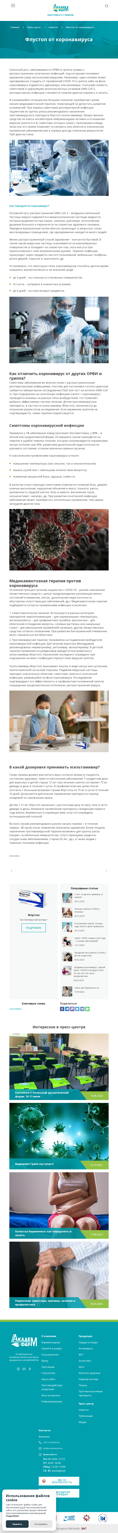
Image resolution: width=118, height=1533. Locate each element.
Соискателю (48, 1373)
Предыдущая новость (11, 870)
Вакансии (44, 1436)
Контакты (45, 1430)
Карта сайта (48, 1379)
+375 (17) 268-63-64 (51, 1442)
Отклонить (41, 1524)
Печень (83, 1385)
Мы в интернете (50, 1395)
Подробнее (12, 1515)
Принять (17, 1524)
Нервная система (88, 1379)
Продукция (85, 1336)
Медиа (82, 1422)
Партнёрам (47, 1367)
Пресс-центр (86, 1403)
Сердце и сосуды (88, 1342)
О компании (48, 1336)
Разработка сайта (56, 1528)
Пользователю (50, 1354)
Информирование (51, 1401)
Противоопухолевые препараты (91, 1393)
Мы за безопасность (62, 1481)
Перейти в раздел (51, 1348)
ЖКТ (81, 1354)
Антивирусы (86, 1348)
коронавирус (15, 1008)
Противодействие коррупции (51, 1387)
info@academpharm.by (52, 1448)
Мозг (81, 1367)
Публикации (86, 1416)
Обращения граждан (62, 1493)
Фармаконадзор (50, 1342)
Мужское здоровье (89, 1373)
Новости (83, 1409)
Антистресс (85, 1360)
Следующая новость (106, 870)
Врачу (44, 1360)
